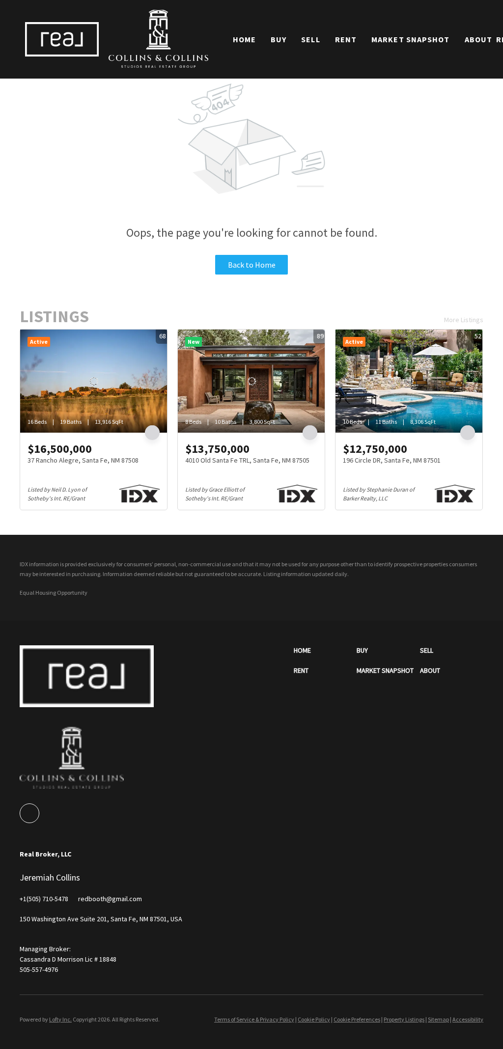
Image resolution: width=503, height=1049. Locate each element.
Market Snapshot (410, 39)
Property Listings (404, 1019)
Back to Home (252, 265)
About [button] (479, 39)
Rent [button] (346, 39)
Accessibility (467, 1019)
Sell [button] (310, 39)
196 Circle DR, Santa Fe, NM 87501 (392, 460)
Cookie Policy (314, 1019)
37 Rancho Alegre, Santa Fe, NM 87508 (83, 460)
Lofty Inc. (60, 1019)
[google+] (29, 813)
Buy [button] (278, 39)
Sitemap (438, 1019)
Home (244, 39)
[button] (62, 39)
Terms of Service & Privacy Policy (254, 1019)
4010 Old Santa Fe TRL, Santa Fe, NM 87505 (247, 460)
